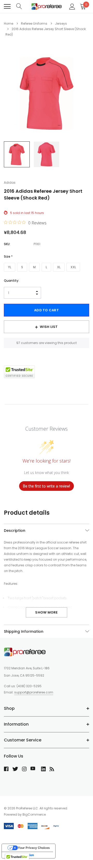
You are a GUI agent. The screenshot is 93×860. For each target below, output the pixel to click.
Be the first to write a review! (46, 486)
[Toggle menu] (7, 6)
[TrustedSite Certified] (19, 371)
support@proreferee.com (33, 692)
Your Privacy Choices (34, 848)
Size (8, 256)
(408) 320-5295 (29, 686)
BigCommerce (34, 814)
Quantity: (11, 280)
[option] (46, 93)
